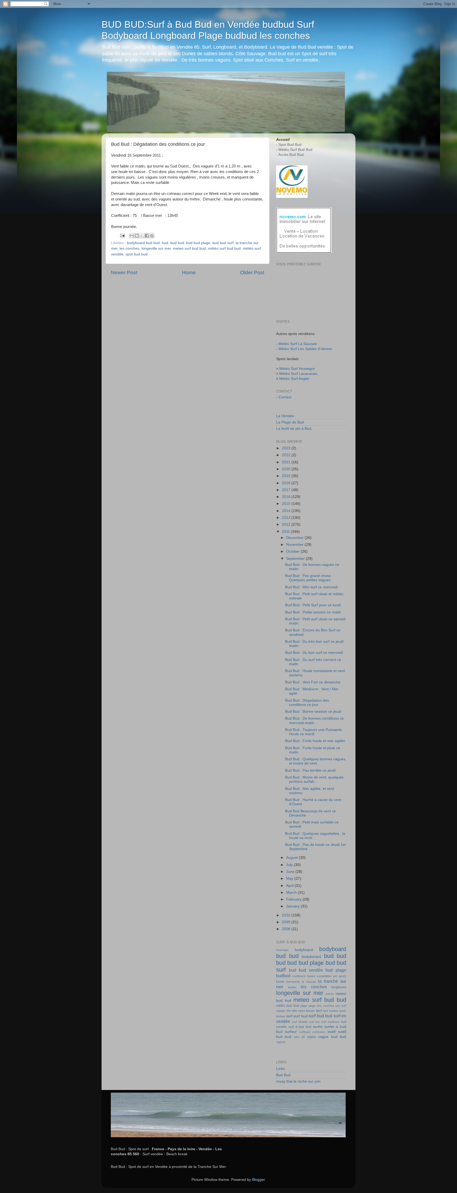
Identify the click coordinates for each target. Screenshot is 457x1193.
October (293, 551)
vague (311, 1037)
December (295, 538)
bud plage (336, 970)
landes (292, 987)
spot (319, 1011)
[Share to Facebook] (146, 235)
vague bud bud (332, 1037)
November (295, 545)
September (296, 559)
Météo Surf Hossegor (297, 369)
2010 (286, 915)
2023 (286, 448)
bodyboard (304, 950)
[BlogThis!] (136, 235)
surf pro (314, 1021)
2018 (286, 483)
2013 (286, 518)
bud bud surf (223, 243)
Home (189, 272)
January (293, 906)
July (290, 865)
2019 (286, 476)
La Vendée (285, 416)
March (292, 892)
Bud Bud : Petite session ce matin (313, 612)
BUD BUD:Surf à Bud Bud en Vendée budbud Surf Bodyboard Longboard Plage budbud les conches (208, 30)
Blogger (258, 1180)
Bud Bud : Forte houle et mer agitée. (315, 741)
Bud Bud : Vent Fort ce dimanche (312, 682)
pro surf (341, 1005)
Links (280, 1069)
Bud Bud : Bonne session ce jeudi (313, 712)
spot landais (330, 1010)
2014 (286, 511)
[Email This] (131, 235)
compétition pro (327, 976)
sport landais (306, 1010)
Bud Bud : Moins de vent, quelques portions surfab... (314, 779)
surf (289, 1016)
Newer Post (124, 272)
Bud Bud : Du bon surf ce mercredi (314, 653)
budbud (283, 975)
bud (165, 243)
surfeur (291, 1032)
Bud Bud (283, 1075)
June (290, 872)
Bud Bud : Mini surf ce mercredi (311, 587)
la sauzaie (309, 981)
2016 (286, 497)
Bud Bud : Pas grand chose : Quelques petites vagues (309, 578)
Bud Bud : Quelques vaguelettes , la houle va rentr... (315, 836)
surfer (318, 1027)
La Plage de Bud (290, 422)
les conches (129, 248)
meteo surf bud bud (189, 248)
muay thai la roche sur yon (298, 1081)
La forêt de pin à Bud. (294, 429)
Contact (284, 397)
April (290, 886)
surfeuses (318, 1031)
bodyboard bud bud (143, 243)
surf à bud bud (300, 1027)
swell (331, 1032)
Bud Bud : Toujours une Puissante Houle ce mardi (313, 732)
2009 (286, 922)
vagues (281, 1041)
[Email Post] (122, 235)
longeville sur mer (156, 248)
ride (288, 1010)
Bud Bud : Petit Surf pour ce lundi (313, 605)
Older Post (252, 272)
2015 (286, 504)
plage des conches (321, 1005)
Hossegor (282, 950)
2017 (286, 490)
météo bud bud (287, 1006)
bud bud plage (198, 243)
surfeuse (304, 1031)
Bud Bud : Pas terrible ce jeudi (310, 770)
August (292, 858)
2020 (286, 469)
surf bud (301, 1016)
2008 (286, 929)
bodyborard (311, 957)
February (294, 899)
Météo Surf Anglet (294, 379)
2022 (286, 455)
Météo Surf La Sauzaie (297, 344)
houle (280, 982)
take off (299, 1036)
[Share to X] (141, 235)
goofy (342, 976)
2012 (286, 524)
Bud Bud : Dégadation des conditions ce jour (307, 702)
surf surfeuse (330, 1021)
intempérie (293, 981)
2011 (286, 532)
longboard (338, 987)
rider (295, 1010)
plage (303, 1005)
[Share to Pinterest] (151, 235)
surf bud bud (320, 1015)
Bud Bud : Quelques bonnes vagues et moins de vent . (315, 761)
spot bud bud (137, 254)
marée (330, 993)
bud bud (177, 243)
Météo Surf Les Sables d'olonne (305, 349)
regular (280, 1010)
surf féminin (300, 1021)
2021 (286, 462)
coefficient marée (303, 976)
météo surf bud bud (224, 248)
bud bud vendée (306, 970)
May (290, 878)
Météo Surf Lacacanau (298, 374)
